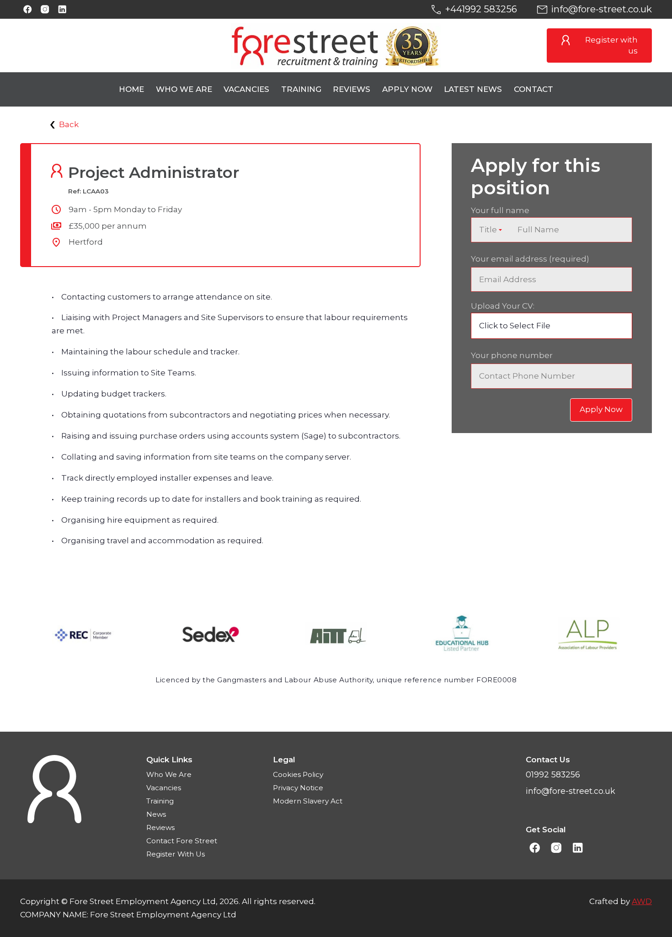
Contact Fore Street (181, 840)
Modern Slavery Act (307, 801)
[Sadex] (210, 636)
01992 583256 (553, 774)
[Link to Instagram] (45, 9)
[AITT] (336, 636)
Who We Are (169, 774)
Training (160, 801)
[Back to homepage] (336, 46)
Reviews (160, 827)
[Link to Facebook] (27, 9)
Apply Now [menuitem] (407, 89)
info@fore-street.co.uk (601, 9)
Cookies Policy (298, 774)
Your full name (500, 210)
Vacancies (163, 787)
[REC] (83, 636)
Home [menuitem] (131, 89)
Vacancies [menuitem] (246, 89)
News (156, 814)
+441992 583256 (481, 9)
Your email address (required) (530, 258)
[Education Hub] (462, 636)
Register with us (611, 45)
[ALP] (589, 636)
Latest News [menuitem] (473, 89)
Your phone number (512, 355)
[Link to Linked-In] (62, 9)
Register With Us (175, 854)
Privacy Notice (298, 787)
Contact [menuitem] (533, 89)
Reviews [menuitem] (351, 89)
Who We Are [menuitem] (184, 89)
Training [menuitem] (301, 89)
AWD (642, 901)
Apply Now (601, 409)
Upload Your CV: (502, 306)
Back (69, 124)
